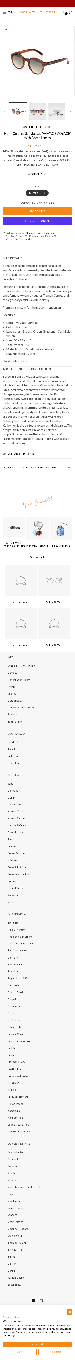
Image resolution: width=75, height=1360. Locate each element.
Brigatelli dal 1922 (18, 978)
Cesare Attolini (16, 992)
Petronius (13, 1166)
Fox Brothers (15, 1069)
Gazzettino (14, 763)
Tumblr (12, 749)
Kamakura (14, 1110)
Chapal (12, 999)
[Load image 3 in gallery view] (56, 111)
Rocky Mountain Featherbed (24, 1187)
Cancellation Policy (19, 679)
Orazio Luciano (16, 1152)
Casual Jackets (16, 832)
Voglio (11, 1270)
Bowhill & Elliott (17, 964)
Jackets (12, 881)
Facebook (13, 742)
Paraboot (13, 1159)
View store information (19, 239)
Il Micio (12, 1089)
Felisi (11, 1055)
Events (11, 686)
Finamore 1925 (16, 1062)
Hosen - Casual (16, 811)
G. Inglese (13, 1082)
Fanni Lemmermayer (20, 1041)
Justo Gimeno (15, 1103)
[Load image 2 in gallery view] (37, 111)
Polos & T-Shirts (17, 867)
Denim (12, 797)
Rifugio (12, 1180)
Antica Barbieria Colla (20, 943)
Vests (11, 902)
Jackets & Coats (17, 825)
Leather (12, 846)
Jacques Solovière (18, 1096)
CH (10, 12)
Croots (12, 1013)
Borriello (13, 957)
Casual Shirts (15, 888)
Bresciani (13, 971)
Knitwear (13, 895)
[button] (4, 12)
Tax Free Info (15, 721)
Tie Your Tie (15, 1249)
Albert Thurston (17, 929)
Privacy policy (11, 1317)
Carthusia (13, 985)
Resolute (13, 1173)
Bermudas (14, 790)
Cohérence (14, 1006)
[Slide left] (4, 112)
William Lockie (16, 1277)
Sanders (12, 1215)
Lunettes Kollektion (19, 1131)
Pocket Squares (17, 853)
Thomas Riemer (17, 1242)
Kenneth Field (16, 1117)
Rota (10, 1194)
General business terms (21, 707)
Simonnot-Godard (18, 1228)
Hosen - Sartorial (17, 818)
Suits (10, 783)
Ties (10, 839)
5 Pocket (13, 860)
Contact (12, 672)
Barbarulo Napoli (17, 950)
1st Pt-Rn (13, 922)
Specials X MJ (15, 1236)
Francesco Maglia (18, 1076)
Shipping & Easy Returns (21, 665)
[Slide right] (71, 112)
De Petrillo (14, 1020)
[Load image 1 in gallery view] (18, 111)
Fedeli (11, 1048)
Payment (13, 714)
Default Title (37, 193)
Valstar (12, 1263)
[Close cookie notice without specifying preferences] (70, 1312)
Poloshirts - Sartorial (19, 874)
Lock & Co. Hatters (18, 1124)
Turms (11, 1256)
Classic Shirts (15, 804)
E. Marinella (14, 1027)
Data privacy (15, 700)
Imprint (12, 693)
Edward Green (16, 1034)
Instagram (14, 756)
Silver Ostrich (15, 1221)
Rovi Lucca (14, 1201)
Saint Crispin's (16, 1208)
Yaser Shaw (14, 1284)
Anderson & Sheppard (20, 936)
